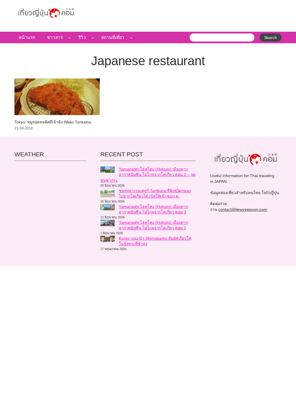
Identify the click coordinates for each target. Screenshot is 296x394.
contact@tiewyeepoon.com (242, 209)
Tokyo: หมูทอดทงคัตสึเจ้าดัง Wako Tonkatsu (52, 122)
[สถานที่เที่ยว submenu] (131, 37)
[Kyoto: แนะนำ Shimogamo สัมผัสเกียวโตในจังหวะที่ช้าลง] (107, 240)
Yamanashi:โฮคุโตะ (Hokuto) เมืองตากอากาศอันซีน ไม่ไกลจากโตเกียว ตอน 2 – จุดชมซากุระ (148, 175)
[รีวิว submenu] (92, 37)
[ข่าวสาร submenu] (69, 37)
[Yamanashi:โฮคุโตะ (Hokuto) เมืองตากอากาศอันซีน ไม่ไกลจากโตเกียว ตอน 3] (107, 208)
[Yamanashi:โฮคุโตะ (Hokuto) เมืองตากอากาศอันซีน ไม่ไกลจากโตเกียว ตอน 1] (107, 224)
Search (270, 37)
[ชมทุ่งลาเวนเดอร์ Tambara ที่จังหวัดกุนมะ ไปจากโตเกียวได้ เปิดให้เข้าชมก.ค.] (107, 193)
